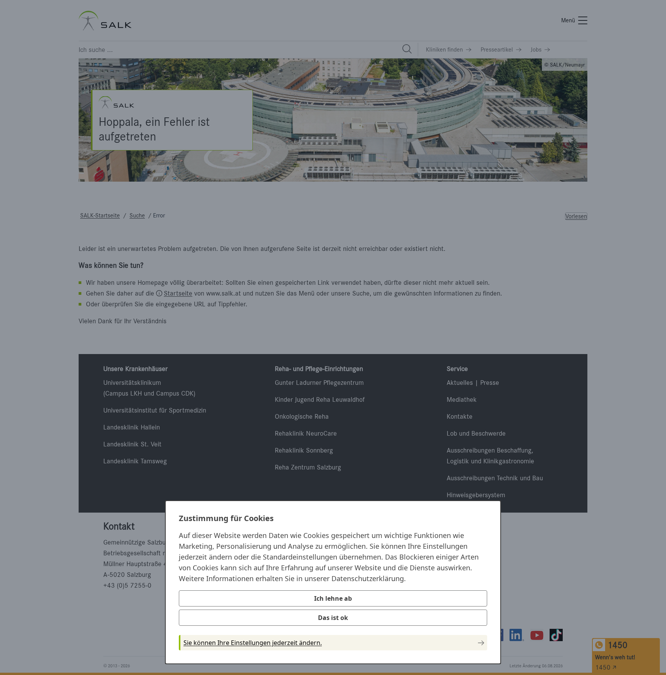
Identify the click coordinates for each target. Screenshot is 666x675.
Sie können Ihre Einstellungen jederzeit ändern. (252, 642)
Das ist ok (333, 617)
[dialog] (333, 582)
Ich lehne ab (333, 598)
